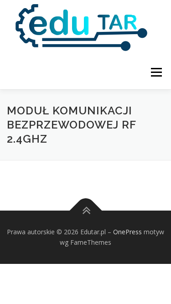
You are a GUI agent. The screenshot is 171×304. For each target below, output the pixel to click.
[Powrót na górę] (85, 210)
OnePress (127, 231)
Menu (155, 72)
